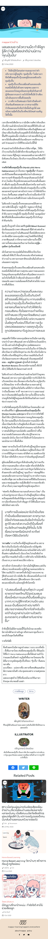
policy (29, 931)
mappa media (5, 878)
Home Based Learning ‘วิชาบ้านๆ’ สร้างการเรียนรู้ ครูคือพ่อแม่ (24, 862)
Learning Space (5, 833)
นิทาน (31, 691)
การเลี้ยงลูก (19, 691)
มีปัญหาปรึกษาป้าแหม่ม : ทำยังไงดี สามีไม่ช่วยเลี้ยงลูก (22, 907)
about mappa (20, 931)
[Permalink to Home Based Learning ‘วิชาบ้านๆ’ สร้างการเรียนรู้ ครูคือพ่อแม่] (24, 841)
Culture (3, 8)
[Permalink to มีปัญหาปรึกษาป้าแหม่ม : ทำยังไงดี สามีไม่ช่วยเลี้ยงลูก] (24, 885)
